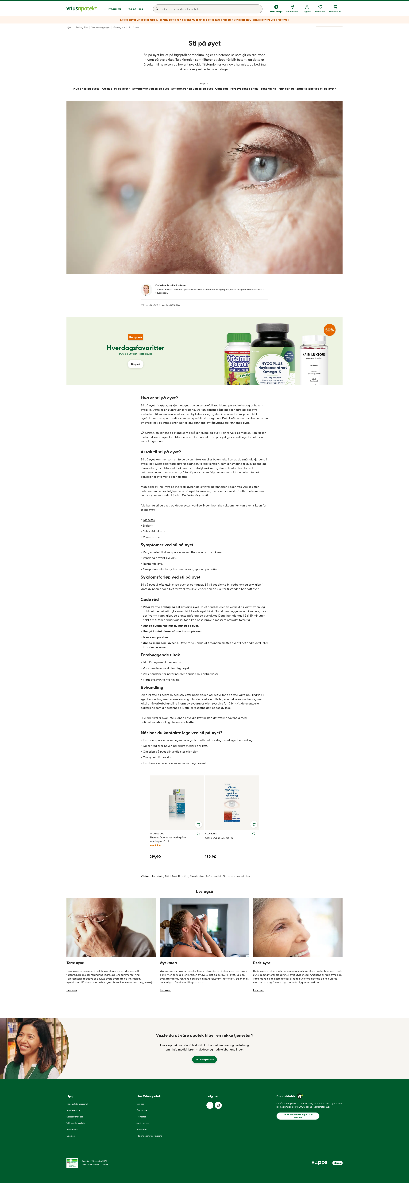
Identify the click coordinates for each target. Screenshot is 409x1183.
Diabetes (149, 520)
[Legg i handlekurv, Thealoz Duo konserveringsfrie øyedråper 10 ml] (198, 824)
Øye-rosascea (152, 537)
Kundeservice (73, 1110)
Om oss (140, 1103)
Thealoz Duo (157, 833)
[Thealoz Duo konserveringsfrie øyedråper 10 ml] (177, 802)
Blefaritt (148, 525)
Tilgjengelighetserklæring (149, 1135)
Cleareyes (211, 833)
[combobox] (207, 8)
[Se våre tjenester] (204, 1048)
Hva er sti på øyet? (86, 88)
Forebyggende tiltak (244, 88)
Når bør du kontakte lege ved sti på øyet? (307, 88)
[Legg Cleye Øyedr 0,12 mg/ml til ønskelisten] (253, 833)
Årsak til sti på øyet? (116, 88)
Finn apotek (142, 1110)
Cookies (70, 1135)
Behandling (268, 88)
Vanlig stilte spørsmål (77, 1103)
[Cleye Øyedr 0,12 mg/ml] (232, 802)
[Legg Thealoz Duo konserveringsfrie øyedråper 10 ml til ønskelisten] (198, 833)
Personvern (72, 1129)
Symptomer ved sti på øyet (150, 88)
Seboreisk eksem (154, 531)
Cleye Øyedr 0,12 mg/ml (219, 837)
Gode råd (221, 88)
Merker (105, 1164)
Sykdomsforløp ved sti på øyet (192, 88)
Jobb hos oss (142, 1123)
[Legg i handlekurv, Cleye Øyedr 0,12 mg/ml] (253, 824)
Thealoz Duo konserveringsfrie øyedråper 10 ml (168, 839)
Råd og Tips (135, 9)
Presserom (141, 1129)
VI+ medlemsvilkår (75, 1123)
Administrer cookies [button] (90, 1164)
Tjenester (141, 1116)
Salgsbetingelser (74, 1116)
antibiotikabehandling (162, 703)
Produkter (114, 9)
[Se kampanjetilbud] (135, 351)
